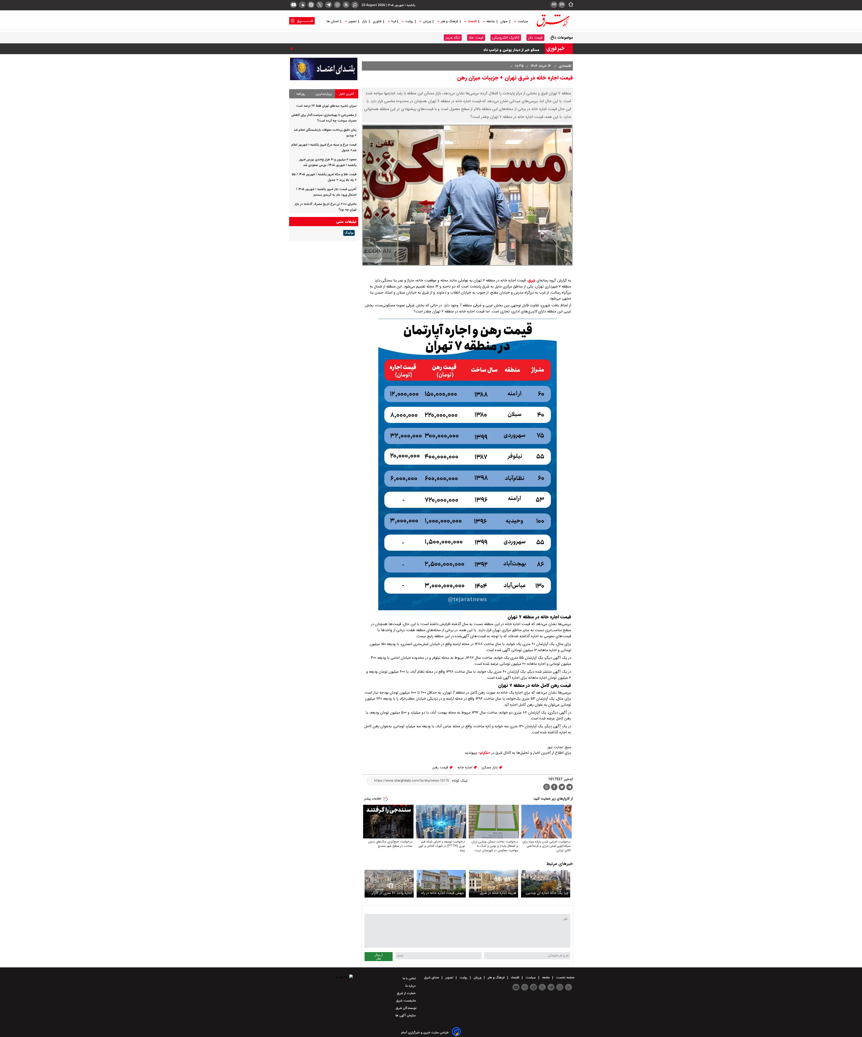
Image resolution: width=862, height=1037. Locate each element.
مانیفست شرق (406, 1000)
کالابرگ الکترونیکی (505, 37)
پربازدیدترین (324, 93)
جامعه (491, 21)
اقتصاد (472, 21)
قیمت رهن (440, 767)
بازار (364, 21)
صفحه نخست (564, 977)
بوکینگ (349, 233)
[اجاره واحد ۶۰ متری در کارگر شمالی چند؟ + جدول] (389, 884)
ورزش (427, 21)
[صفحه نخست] (569, 4)
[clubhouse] (302, 4)
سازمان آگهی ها (406, 1015)
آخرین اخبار (346, 93)
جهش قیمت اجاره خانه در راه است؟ (442, 893)
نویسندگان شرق (406, 1008)
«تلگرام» (483, 753)
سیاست (523, 21)
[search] (354, 4)
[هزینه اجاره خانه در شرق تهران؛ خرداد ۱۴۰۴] (493, 884)
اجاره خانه (465, 767)
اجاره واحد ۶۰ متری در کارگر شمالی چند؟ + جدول (392, 893)
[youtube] (293, 4)
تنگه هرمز (453, 37)
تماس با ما (410, 978)
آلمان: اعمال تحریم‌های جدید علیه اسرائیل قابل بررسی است (493, 52)
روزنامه (300, 93)
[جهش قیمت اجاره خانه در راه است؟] (441, 884)
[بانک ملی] (323, 79)
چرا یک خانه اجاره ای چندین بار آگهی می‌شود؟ (547, 893)
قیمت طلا (476, 37)
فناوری (377, 21)
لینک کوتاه (459, 780)
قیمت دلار (535, 37)
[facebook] (554, 787)
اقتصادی (564, 66)
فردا (393, 21)
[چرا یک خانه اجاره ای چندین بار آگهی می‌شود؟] (545, 884)
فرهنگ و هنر (449, 21)
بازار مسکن (490, 767)
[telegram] (328, 4)
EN (562, 4)
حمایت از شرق (407, 993)
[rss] (346, 4)
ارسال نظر (378, 956)
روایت (409, 21)
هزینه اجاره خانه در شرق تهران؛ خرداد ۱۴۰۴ (498, 893)
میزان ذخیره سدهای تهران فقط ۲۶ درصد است (326, 105)
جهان (503, 21)
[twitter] (319, 4)
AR (554, 4)
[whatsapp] (546, 787)
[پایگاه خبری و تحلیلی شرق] (552, 26)
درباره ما (411, 985)
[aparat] (311, 4)
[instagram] (337, 4)
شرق (531, 280)
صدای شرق (432, 977)
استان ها (333, 21)
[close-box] (292, 48)
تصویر (352, 21)
